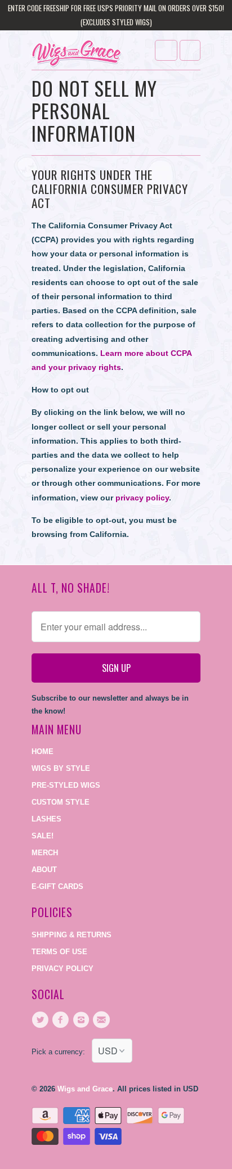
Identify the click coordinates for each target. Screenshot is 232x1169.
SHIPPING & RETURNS (71, 935)
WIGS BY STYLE (61, 768)
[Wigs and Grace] (77, 54)
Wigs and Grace (85, 1089)
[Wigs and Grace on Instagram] (83, 1020)
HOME (42, 751)
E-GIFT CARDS (57, 886)
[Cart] (190, 50)
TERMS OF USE (59, 951)
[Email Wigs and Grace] (103, 1020)
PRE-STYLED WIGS (66, 785)
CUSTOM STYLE (61, 802)
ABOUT (44, 869)
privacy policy (142, 497)
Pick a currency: (62, 1052)
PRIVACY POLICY (62, 968)
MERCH (45, 852)
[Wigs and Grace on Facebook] (62, 1020)
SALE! (42, 836)
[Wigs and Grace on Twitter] (42, 1020)
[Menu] (166, 50)
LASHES (46, 819)
